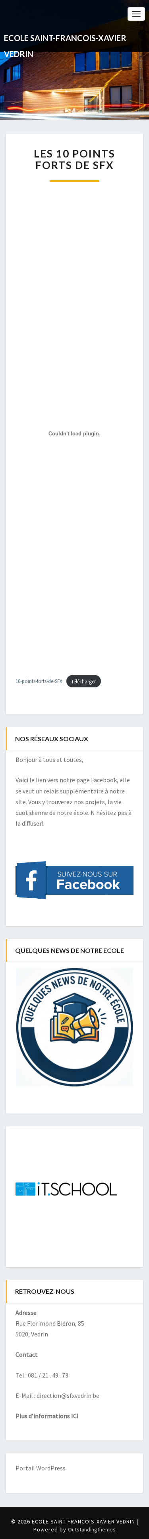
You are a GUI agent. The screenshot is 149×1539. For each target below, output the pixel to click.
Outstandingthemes (92, 1529)
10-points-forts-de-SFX (38, 681)
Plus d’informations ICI (47, 1416)
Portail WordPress (40, 1468)
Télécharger (83, 681)
